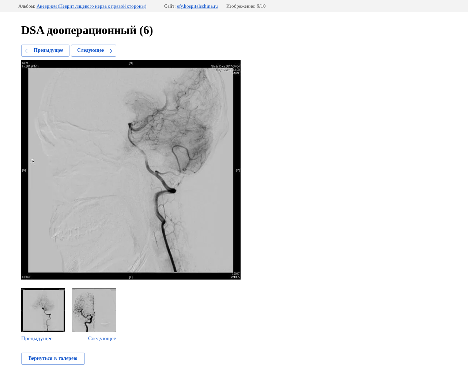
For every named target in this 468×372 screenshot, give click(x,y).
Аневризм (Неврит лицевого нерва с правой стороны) (91, 6)
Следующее (90, 50)
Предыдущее (48, 50)
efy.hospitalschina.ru (197, 6)
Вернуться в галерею (53, 358)
